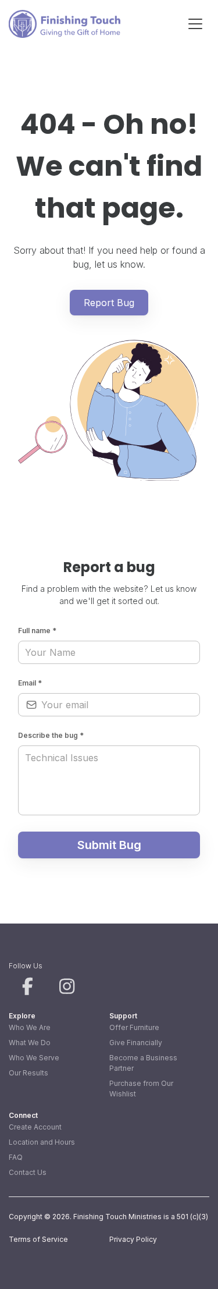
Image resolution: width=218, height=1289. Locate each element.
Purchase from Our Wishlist (141, 1088)
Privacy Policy (133, 1239)
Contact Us (28, 1172)
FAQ (16, 1157)
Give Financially (135, 1042)
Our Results (28, 1072)
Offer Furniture (134, 1027)
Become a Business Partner (143, 1063)
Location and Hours (42, 1142)
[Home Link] (64, 24)
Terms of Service (38, 1239)
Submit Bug (109, 845)
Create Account (35, 1127)
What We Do (30, 1042)
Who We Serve (34, 1057)
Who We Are (30, 1027)
